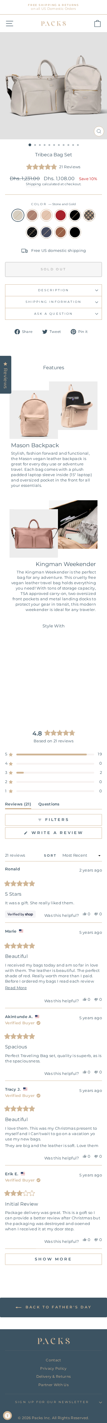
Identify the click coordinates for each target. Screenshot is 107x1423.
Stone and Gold (18, 215)
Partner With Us (53, 1385)
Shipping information (54, 302)
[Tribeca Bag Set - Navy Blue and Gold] (23, 702)
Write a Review (65, 834)
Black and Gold (75, 215)
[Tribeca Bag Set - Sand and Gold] (23, 696)
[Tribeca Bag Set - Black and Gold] (37, 696)
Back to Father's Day (58, 1307)
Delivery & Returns (53, 1376)
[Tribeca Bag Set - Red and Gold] (30, 696)
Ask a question (53, 314)
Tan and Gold (61, 232)
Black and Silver (75, 232)
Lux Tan (89, 215)
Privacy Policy (53, 1368)
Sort (51, 855)
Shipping (33, 184)
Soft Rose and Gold (32, 215)
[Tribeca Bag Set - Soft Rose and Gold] (16, 696)
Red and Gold (61, 215)
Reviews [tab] (18, 805)
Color (53, 204)
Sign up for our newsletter (52, 1402)
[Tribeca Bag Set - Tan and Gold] (30, 702)
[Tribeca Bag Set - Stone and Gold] (9, 696)
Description (53, 290)
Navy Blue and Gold (46, 232)
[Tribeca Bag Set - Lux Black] (16, 702)
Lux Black (32, 232)
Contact (53, 1360)
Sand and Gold (46, 215)
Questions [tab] (49, 805)
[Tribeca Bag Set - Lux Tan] (9, 702)
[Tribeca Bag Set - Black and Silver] (37, 702)
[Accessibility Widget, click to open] (7, 1415)
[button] (53, 167)
